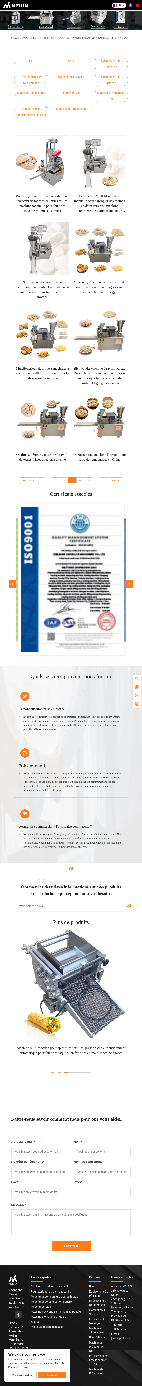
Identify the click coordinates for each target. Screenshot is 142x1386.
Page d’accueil (23, 37)
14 (80, 480)
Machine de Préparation (71, 108)
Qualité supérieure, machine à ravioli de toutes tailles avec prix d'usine (42, 457)
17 (104, 480)
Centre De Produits (53, 37)
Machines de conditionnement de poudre (56, 1311)
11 (55, 480)
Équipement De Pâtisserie (111, 64)
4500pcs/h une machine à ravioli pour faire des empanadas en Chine (99, 457)
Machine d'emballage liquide (48, 1316)
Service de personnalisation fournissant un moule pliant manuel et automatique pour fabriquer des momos (42, 289)
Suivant (115, 480)
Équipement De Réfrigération (31, 79)
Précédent (28, 480)
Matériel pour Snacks (71, 76)
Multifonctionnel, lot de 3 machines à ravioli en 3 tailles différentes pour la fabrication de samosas (42, 373)
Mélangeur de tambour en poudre (51, 1301)
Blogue (35, 1321)
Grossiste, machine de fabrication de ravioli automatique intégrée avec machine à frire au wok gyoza (99, 287)
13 (71, 480)
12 (63, 480)
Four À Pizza (71, 92)
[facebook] (130, 5)
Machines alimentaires (90, 37)
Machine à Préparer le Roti (111, 95)
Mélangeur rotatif (41, 1306)
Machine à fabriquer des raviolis (50, 1286)
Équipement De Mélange (111, 79)
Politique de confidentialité (47, 1326)
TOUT (31, 60)
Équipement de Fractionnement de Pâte (31, 111)
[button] (12, 584)
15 (88, 480)
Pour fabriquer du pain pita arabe (51, 1291)
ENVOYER (71, 1246)
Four (71, 60)
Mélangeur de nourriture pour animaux (54, 1296)
